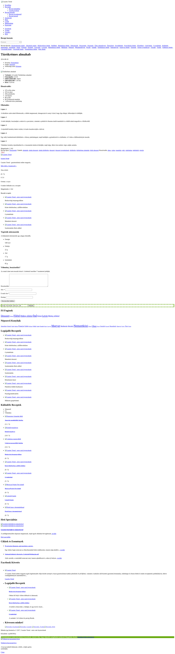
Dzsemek (90, 46)
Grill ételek (148, 46)
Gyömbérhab (8, 477)
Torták (159, 47)
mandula (118, 150)
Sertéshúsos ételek (103, 47)
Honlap (3, 297)
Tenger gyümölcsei (143, 47)
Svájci (123, 326)
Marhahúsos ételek (54, 47)
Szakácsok (8, 18)
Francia (21, 326)
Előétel (11, 316)
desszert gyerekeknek (62, 150)
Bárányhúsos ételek (44, 46)
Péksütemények (80, 47)
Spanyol (119, 326)
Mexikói (70, 326)
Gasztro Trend (5, 158)
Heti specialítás (5, 537)
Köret (39, 316)
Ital (35, 315)
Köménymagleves (10, 431)
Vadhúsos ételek (167, 47)
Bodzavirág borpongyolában (13, 454)
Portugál (107, 326)
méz (123, 150)
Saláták (94, 47)
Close (2, 652)
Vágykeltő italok (18, 49)
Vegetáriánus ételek (31, 49)
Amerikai (4, 326)
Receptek (8, 7)
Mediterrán (63, 326)
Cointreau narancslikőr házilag (14, 443)
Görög (26, 326)
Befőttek (54, 46)
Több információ (88, 637)
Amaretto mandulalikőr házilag (14, 420)
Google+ (8, 32)
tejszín (142, 150)
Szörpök (133, 47)
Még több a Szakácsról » (9, 166)
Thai (126, 326)
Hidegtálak (4, 47)
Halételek (165, 46)
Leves (45, 315)
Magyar (55, 325)
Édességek (110, 46)
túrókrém (73, 150)
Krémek (30, 47)
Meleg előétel (53, 316)
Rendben (80, 637)
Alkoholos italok (31, 46)
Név (3, 290)
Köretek (24, 47)
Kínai (45, 326)
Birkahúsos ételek (63, 46)
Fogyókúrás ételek (130, 46)
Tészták (153, 47)
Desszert (12, 64)
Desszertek (82, 46)
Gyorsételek (157, 46)
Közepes (18, 66)
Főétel (17, 315)
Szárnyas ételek (125, 47)
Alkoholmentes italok (18, 46)
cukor (113, 150)
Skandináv (113, 326)
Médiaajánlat (9, 23)
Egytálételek (119, 46)
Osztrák (102, 326)
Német (89, 326)
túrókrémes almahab (82, 150)
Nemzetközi (15, 63)
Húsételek (12, 47)
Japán (38, 326)
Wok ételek (41, 49)
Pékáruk (71, 47)
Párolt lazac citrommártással (13, 511)
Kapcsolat (8, 25)
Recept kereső (13, 16)
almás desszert (33, 150)
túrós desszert (94, 150)
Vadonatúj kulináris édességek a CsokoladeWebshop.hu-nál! (22, 554)
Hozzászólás (5, 286)
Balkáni (16, 326)
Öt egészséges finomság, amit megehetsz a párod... (19, 546)
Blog (6, 20)
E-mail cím (5, 293)
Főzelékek (140, 46)
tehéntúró (136, 150)
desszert (52, 150)
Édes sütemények (100, 46)
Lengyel (49, 326)
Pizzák (88, 47)
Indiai (34, 326)
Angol (9, 326)
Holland (31, 326)
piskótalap (129, 150)
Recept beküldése (14, 9)
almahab (25, 150)
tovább (53, 534)
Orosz (98, 326)
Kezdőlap (8, 5)
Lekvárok (37, 47)
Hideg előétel (27, 316)
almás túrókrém (44, 150)
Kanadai (42, 326)
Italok (18, 47)
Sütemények (114, 47)
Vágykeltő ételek (6, 49)
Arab (12, 326)
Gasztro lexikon (14, 10)
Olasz (94, 326)
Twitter (7, 30)
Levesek (44, 47)
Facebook (8, 28)
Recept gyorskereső (15, 14)
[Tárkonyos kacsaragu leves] (10, 639)
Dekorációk (74, 46)
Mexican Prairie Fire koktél (13, 488)
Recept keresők (10, 12)
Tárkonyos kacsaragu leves (9, 643)
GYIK (7, 21)
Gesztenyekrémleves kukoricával (12, 530)
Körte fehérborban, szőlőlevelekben (15, 466)
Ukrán (129, 326)
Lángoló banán (9, 500)
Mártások (64, 47)
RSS (6, 34)
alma (109, 150)
